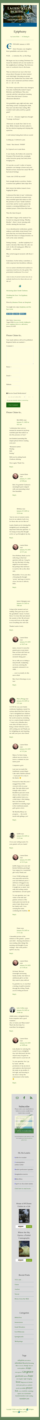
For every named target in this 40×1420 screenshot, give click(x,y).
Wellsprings (19, 1341)
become (16, 322)
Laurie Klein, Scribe (20, 10)
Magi (22, 1382)
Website (8, 384)
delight (28, 1368)
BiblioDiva (18, 1317)
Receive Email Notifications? (17, 393)
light (25, 1379)
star (23, 1393)
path (23, 1385)
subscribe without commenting (20, 400)
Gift (24, 1371)
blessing (31, 1363)
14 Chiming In (25, 36)
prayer (29, 1387)
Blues (17, 1365)
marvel (26, 1382)
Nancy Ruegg (21, 699)
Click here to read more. (23, 1188)
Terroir (17, 1294)
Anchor (17, 1289)
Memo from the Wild (22, 1299)
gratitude (19, 1376)
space (19, 1393)
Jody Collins (21, 1008)
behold (21, 322)
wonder (22, 1398)
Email (8, 375)
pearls (18, 1388)
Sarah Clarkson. (17, 290)
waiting (31, 1396)
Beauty (25, 1363)
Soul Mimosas (19, 1332)
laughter (21, 1379)
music (30, 1382)
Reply (11, 467)
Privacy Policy (23, 1411)
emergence (18, 1372)
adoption (21, 1360)
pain (20, 1385)
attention (18, 1363)
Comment (10, 346)
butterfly (21, 1365)
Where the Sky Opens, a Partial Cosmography (24, 1235)
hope (30, 1375)
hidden (26, 1376)
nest (17, 1385)
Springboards (19, 1337)
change (26, 1365)
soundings (30, 1391)
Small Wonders (20, 1327)
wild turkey (24, 324)
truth (27, 1396)
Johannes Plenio (17, 302)
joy (18, 1379)
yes (27, 1398)
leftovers (18, 324)
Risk (16, 1391)
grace (29, 1371)
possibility (23, 1388)
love (18, 1381)
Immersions (17, 320)
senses (20, 1391)
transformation (20, 1396)
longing (29, 1379)
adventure (28, 1360)
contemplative (21, 1368)
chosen (31, 1365)
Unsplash (28, 302)
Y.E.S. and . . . (19, 1280)
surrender (27, 1393)
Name (8, 367)
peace (30, 1385)
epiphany (12, 324)
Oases (17, 1284)
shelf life (24, 1391)
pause (26, 1385)
